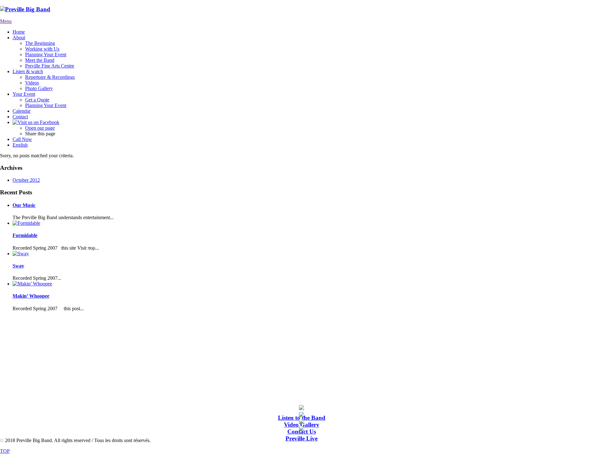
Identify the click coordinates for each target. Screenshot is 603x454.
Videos (32, 82)
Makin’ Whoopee (31, 296)
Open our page (40, 128)
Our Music (24, 205)
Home (19, 32)
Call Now (22, 139)
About (19, 37)
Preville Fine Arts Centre (49, 65)
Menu (6, 21)
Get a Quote (37, 99)
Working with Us (42, 48)
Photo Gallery (39, 88)
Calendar (21, 111)
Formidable (25, 235)
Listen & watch (28, 71)
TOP (5, 451)
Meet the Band (39, 60)
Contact (20, 116)
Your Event (24, 94)
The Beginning (40, 43)
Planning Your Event (45, 54)
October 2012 (26, 180)
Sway (18, 265)
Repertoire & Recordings (50, 77)
